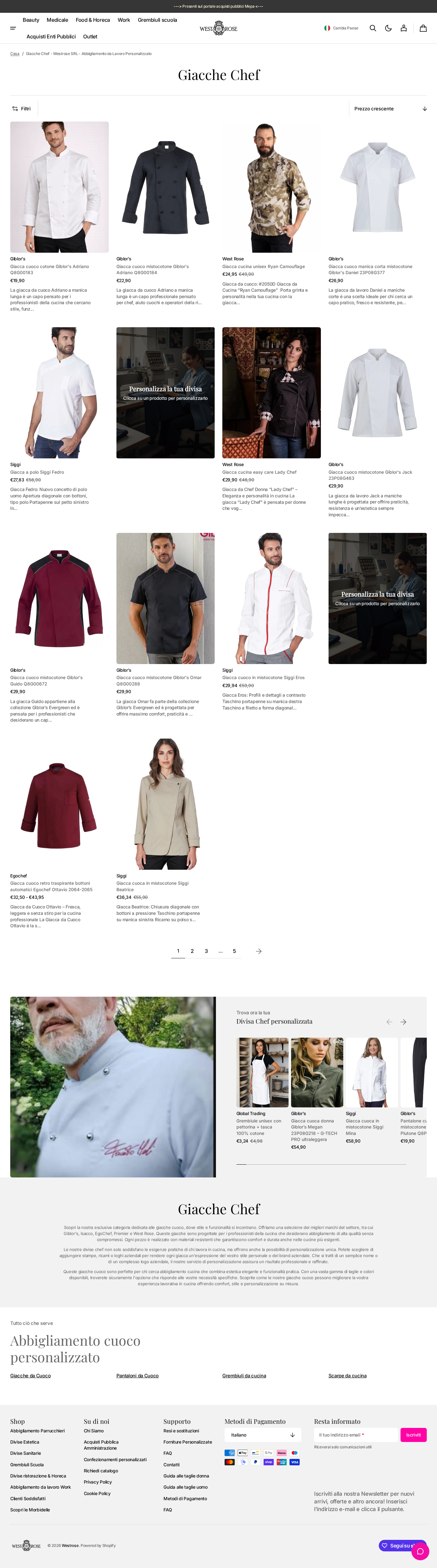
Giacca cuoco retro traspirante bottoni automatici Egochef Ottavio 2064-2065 (51, 886)
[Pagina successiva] (259, 951)
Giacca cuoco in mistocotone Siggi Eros (263, 677)
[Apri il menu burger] (13, 28)
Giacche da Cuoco (30, 1376)
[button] (341, 28)
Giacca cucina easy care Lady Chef (259, 472)
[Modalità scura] (388, 28)
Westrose (70, 1545)
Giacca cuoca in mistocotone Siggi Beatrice (152, 886)
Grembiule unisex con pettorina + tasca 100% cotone (258, 1127)
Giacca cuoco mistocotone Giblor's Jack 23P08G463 (370, 475)
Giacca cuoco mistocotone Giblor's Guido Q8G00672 (46, 680)
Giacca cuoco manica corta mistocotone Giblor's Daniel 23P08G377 (370, 269)
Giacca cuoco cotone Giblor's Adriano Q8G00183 (49, 269)
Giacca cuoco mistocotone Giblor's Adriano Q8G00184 (152, 269)
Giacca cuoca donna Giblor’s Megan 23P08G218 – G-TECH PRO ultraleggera (314, 1130)
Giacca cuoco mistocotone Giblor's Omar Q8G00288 (159, 680)
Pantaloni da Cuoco (137, 1376)
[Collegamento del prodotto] (59, 217)
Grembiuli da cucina (244, 1376)
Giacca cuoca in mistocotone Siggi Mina (364, 1127)
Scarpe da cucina (348, 1376)
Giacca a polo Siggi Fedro (37, 472)
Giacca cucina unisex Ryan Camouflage (263, 266)
